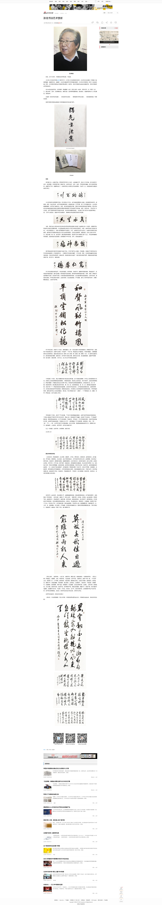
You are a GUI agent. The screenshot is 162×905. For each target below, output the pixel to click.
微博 (61, 22)
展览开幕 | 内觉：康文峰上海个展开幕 (54, 820)
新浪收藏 (56, 13)
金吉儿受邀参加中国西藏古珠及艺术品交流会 (56, 858)
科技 (71, 1)
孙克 (47, 749)
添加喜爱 (111, 22)
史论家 (53, 749)
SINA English (93, 900)
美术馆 (54, 880)
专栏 (82, 1)
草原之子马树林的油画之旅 (51, 794)
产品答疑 (106, 900)
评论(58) (92, 777)
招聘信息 (83, 900)
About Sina (62, 900)
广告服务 (67, 900)
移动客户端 (108, 1)
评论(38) (92, 790)
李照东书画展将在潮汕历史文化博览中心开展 (56, 768)
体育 (59, 1)
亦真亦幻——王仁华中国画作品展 (52, 884)
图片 (78, 1)
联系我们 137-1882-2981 (75, 900)
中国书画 (62, 13)
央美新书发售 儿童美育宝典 (51, 833)
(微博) (58, 80)
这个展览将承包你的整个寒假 (51, 846)
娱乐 (67, 1)
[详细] (67, 772)
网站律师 (88, 900)
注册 (102, 1)
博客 (75, 1)
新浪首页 (51, 1)
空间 (102, 22)
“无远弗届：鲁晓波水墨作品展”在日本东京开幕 (56, 781)
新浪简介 (56, 900)
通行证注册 (100, 900)
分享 (107, 22)
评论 (93, 815)
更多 (86, 1)
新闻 (56, 1)
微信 (97, 22)
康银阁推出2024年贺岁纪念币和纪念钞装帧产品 (56, 807)
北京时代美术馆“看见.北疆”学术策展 (53, 871)
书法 (50, 749)
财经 (63, 1)
